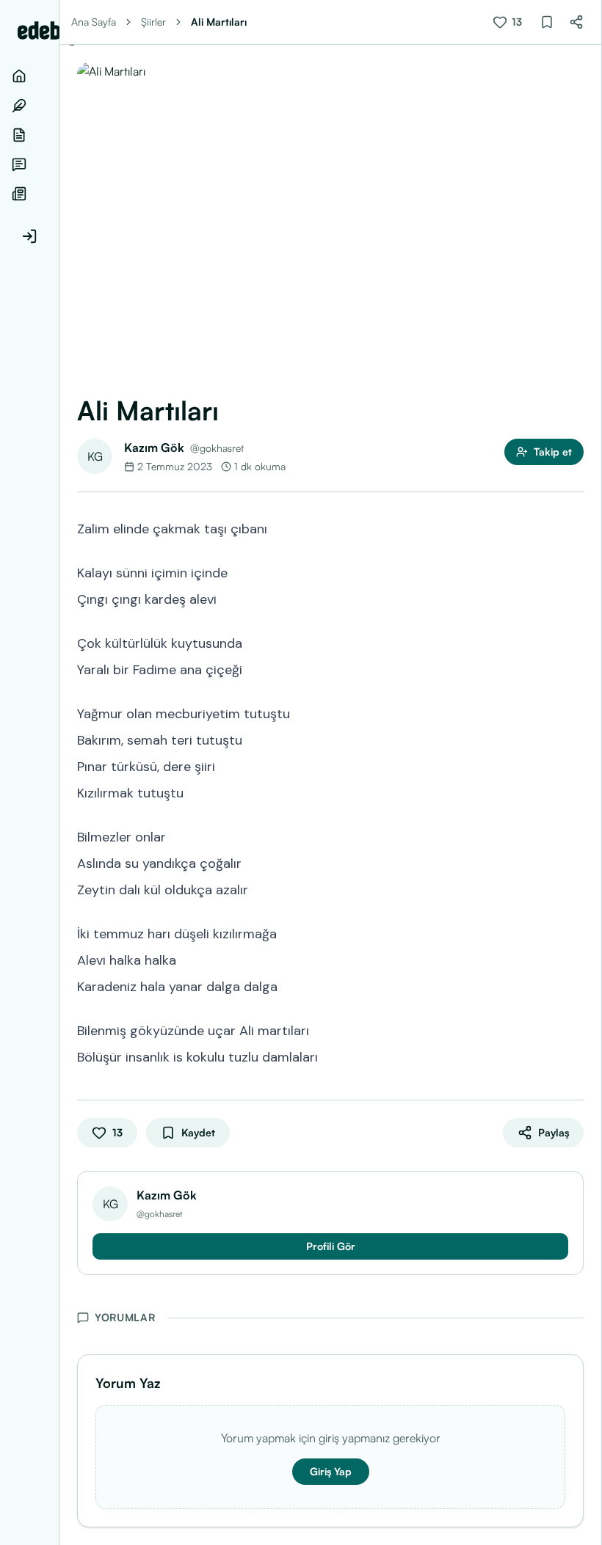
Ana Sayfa (93, 21)
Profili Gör (330, 1246)
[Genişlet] (58, 772)
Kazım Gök (154, 447)
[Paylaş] (576, 22)
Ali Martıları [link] (219, 21)
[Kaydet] (547, 22)
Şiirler (153, 21)
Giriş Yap (331, 1471)
